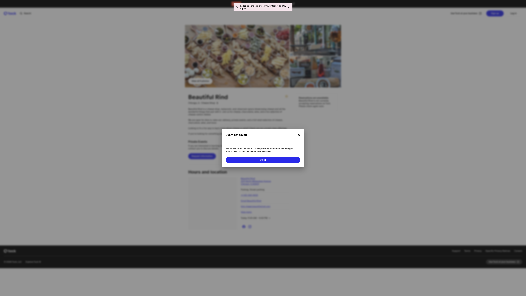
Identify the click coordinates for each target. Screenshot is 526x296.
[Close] (299, 135)
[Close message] (289, 7)
